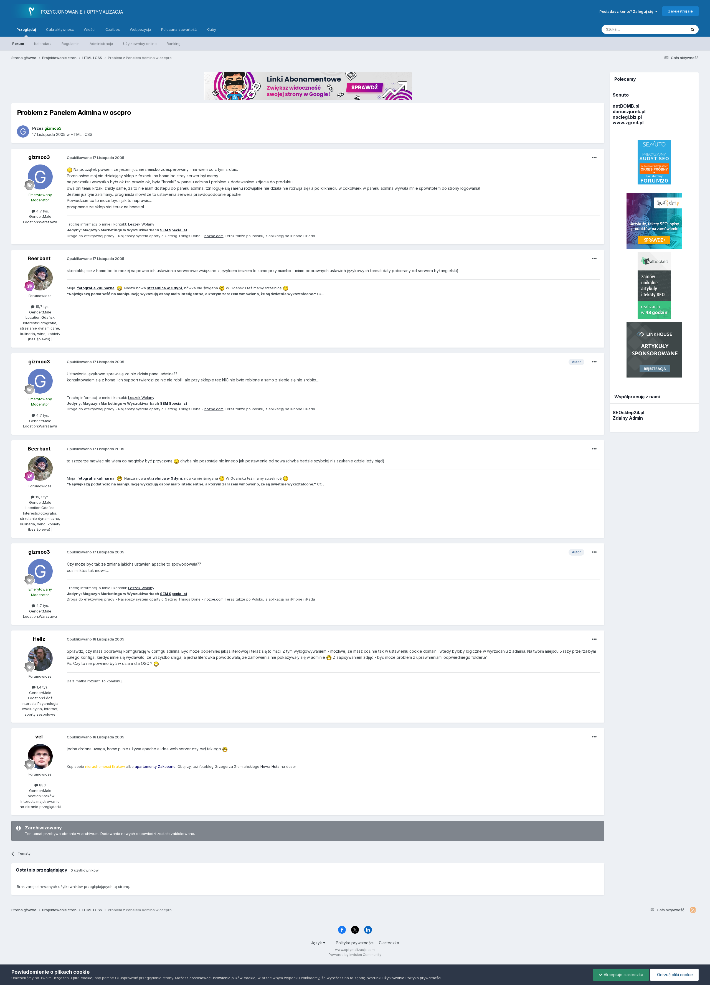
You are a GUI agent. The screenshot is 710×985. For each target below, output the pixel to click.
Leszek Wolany (141, 224)
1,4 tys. (42, 687)
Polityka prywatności (355, 942)
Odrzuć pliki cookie (674, 974)
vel (39, 737)
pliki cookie (82, 978)
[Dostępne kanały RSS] (693, 910)
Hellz (39, 639)
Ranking (174, 43)
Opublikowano (95, 157)
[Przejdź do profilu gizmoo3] (23, 131)
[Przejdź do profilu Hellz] (40, 658)
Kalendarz (43, 43)
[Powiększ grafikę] (69, 169)
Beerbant (39, 258)
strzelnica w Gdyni (164, 288)
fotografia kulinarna (96, 288)
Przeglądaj (26, 29)
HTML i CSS (81, 134)
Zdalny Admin (628, 418)
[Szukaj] (692, 29)
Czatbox (112, 29)
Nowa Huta (270, 766)
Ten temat (670, 29)
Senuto (621, 95)
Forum (18, 43)
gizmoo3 (39, 157)
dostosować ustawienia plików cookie (222, 978)
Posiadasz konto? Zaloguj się (627, 11)
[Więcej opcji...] (594, 157)
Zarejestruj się (680, 11)
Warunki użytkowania (385, 978)
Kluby (211, 29)
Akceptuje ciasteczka (623, 974)
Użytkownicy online (140, 43)
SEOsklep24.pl (628, 412)
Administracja (101, 43)
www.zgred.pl (628, 122)
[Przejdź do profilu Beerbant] (40, 277)
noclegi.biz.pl (627, 117)
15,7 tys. (41, 306)
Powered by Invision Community (355, 955)
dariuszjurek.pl (629, 111)
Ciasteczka (389, 942)
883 (42, 785)
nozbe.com (214, 236)
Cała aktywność (60, 29)
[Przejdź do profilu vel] (40, 756)
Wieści (89, 29)
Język (317, 942)
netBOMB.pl (626, 106)
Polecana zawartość (179, 29)
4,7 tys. (42, 211)
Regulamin (71, 43)
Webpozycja (140, 29)
